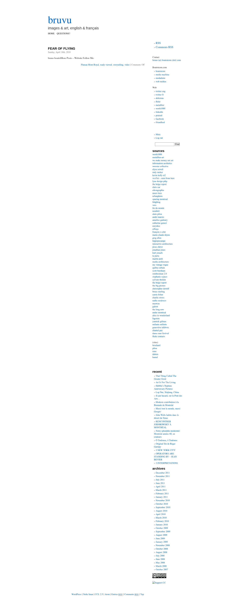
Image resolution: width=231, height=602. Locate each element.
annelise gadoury (160, 219)
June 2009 (160, 538)
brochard (156, 345)
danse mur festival (160, 333)
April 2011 (160, 486)
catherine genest (159, 222)
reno (154, 351)
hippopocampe (158, 240)
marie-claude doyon (161, 234)
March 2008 (161, 565)
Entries (117, 594)
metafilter (160, 104)
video (127, 64)
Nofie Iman (88, 594)
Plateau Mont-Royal (90, 64)
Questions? (63, 33)
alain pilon (157, 213)
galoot (155, 306)
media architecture (160, 261)
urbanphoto (157, 196)
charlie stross (158, 297)
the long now (158, 309)
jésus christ (157, 246)
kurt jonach (157, 252)
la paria (155, 255)
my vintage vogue (160, 264)
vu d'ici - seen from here (163, 178)
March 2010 (161, 517)
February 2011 (162, 493)
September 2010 (163, 507)
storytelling (118, 64)
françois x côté (159, 231)
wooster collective (160, 166)
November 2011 (163, 476)
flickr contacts (158, 336)
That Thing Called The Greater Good (165, 377)
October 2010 (162, 503)
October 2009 (162, 527)
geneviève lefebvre (160, 327)
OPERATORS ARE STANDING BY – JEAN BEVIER (165, 456)
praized (159, 115)
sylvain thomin (159, 279)
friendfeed (160, 122)
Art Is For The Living (166, 382)
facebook (160, 118)
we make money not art (162, 160)
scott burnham (158, 270)
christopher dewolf (160, 288)
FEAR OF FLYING (61, 48)
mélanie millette (159, 324)
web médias (161, 81)
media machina (162, 74)
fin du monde (158, 207)
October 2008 (162, 548)
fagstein (156, 318)
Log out (159, 137)
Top (142, 594)
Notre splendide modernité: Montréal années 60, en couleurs (167, 433)
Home (51, 33)
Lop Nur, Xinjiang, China (167, 392)
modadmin (160, 77)
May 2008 (160, 562)
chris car (156, 187)
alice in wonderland (161, 315)
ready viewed (106, 64)
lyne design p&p (159, 181)
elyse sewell (157, 169)
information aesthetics (162, 163)
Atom (107, 594)
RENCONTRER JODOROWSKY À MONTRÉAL (162, 424)
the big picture (158, 285)
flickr (158, 101)
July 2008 (160, 555)
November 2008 (163, 545)
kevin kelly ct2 (159, 175)
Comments (131, 594)
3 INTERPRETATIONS (167, 462)
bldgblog (156, 202)
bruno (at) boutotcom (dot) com (166, 60)
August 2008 (161, 552)
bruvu (60, 19)
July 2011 (160, 479)
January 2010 (162, 524)
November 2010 (163, 500)
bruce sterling (158, 291)
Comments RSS (164, 47)
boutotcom (160, 71)
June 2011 (160, 483)
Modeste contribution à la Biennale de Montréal (166, 404)
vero (154, 204)
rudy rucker (157, 172)
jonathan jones (158, 249)
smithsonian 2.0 (159, 273)
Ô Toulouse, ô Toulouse (166, 440)
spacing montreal (160, 199)
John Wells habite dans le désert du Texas (166, 416)
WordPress (76, 594)
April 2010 (160, 514)
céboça (155, 228)
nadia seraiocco (159, 300)
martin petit (157, 258)
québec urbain (158, 267)
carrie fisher (157, 294)
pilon (154, 348)
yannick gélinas (159, 321)
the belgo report (159, 184)
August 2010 (161, 510)
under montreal (159, 312)
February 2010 (162, 521)
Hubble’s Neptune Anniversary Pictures (163, 387)
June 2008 (160, 559)
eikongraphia (158, 190)
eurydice (156, 225)
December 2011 (163, 472)
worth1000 (160, 108)
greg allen (156, 237)
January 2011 (162, 496)
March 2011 (161, 489)
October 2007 (162, 569)
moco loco (157, 193)
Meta (158, 134)
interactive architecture (162, 243)
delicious (160, 98)
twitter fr (160, 94)
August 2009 (161, 534)
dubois (155, 354)
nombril (156, 210)
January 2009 (162, 541)
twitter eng (160, 91)
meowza (156, 303)
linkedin (159, 111)
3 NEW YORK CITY (165, 450)
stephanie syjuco (159, 276)
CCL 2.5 (99, 594)
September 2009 (163, 531)
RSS (158, 43)
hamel (155, 357)
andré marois (158, 216)
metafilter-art (158, 157)
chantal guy (157, 330)
